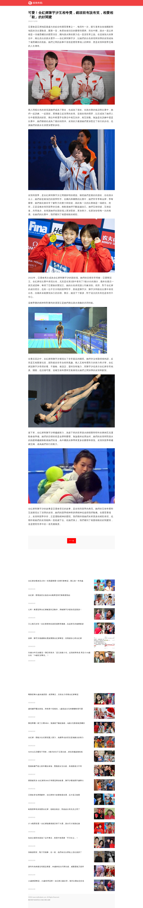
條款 (42, 900)
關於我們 (31, 900)
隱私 (45, 900)
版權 (48, 900)
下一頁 (71, 541)
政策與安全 (37, 900)
